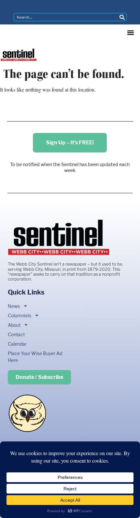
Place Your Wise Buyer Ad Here (35, 357)
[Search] (122, 17)
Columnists (19, 315)
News (14, 306)
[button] (130, 32)
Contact (16, 334)
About (14, 325)
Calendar (17, 344)
